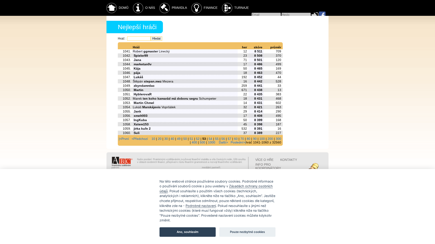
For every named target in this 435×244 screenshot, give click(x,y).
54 (210, 139)
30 (166, 139)
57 (229, 139)
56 (223, 139)
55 (217, 139)
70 (242, 139)
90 (255, 139)
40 (172, 139)
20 (160, 139)
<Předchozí (140, 139)
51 (191, 139)
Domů (123, 7)
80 (248, 139)
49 (179, 139)
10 (153, 139)
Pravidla (179, 7)
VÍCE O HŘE (264, 160)
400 (194, 142)
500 (202, 142)
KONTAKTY (288, 160)
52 (198, 139)
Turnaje (241, 7)
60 (236, 139)
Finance (211, 7)
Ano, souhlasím (187, 232)
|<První (124, 139)
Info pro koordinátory (268, 166)
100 (262, 139)
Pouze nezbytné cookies (247, 232)
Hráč (121, 38)
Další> (223, 142)
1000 (211, 142)
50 (185, 139)
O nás (150, 7)
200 (270, 139)
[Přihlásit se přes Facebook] (322, 15)
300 (278, 139)
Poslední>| (238, 142)
